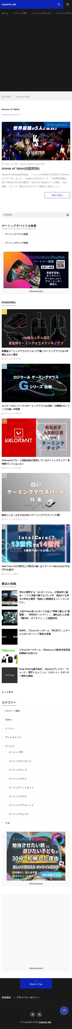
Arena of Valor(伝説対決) (20, 168)
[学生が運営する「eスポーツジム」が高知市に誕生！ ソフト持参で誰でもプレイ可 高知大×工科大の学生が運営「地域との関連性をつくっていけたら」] (9, 598)
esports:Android (26, 164)
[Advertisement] (36, 55)
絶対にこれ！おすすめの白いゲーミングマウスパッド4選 (31, 515)
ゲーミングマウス (13, 359)
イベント (9, 728)
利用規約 (6, 997)
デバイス (9, 746)
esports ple (45, 1022)
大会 (7, 823)
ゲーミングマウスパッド (16, 519)
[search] (67, 214)
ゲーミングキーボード (20, 761)
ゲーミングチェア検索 (16, 243)
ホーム (5, 13)
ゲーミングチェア (13, 468)
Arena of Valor (11, 164)
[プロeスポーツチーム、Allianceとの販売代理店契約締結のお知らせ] (9, 656)
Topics (8, 719)
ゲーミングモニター (41, 13)
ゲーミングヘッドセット (21, 787)
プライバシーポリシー (28, 997)
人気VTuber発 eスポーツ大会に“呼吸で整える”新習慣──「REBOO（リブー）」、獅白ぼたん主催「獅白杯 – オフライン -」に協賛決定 (44, 614)
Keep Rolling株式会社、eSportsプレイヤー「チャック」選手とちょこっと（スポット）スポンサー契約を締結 (44, 672)
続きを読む (57, 195)
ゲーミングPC (20, 13)
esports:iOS (40, 164)
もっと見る (7, 692)
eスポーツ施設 (12, 710)
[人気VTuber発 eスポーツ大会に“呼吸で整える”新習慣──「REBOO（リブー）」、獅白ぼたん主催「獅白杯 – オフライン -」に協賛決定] (9, 617)
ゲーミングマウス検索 (16, 234)
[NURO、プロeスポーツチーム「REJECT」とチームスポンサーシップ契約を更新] (9, 637)
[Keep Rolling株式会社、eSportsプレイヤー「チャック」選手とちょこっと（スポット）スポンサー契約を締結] (9, 675)
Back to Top (36, 984)
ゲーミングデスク (18, 778)
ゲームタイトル (59, 125)
